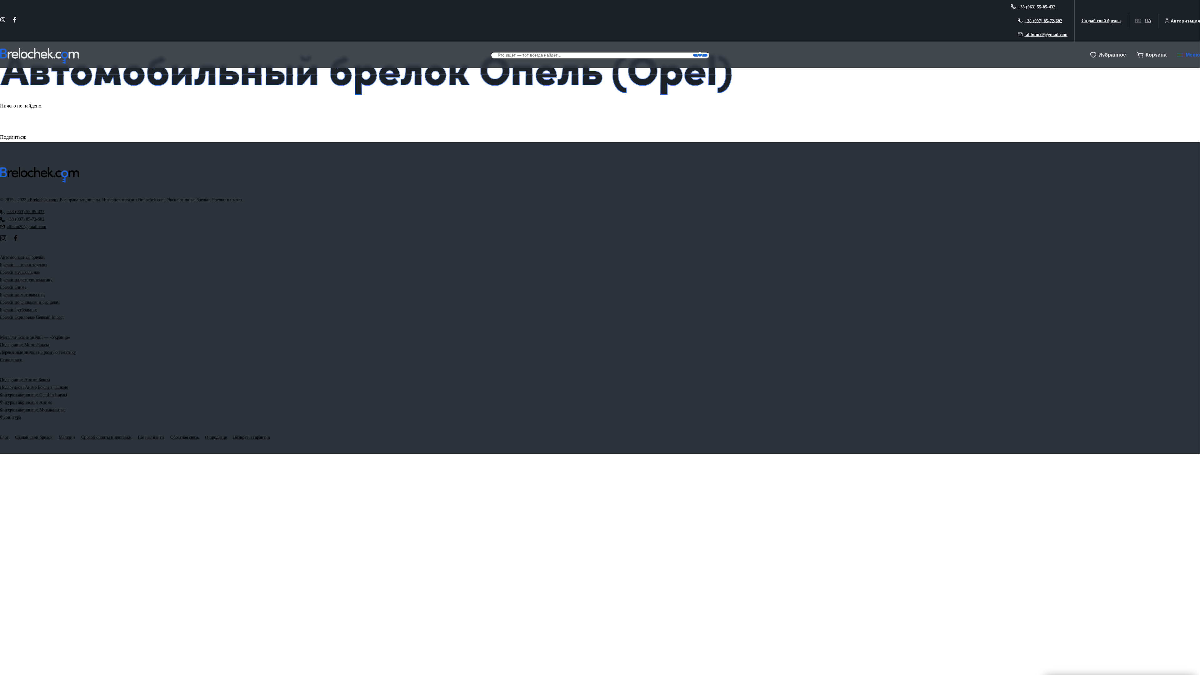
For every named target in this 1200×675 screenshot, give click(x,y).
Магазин (67, 437)
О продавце (216, 437)
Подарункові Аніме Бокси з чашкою (34, 387)
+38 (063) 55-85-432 (1036, 7)
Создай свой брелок (1101, 20)
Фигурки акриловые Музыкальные (32, 410)
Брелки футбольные (18, 310)
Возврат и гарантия (251, 437)
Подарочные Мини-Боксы (24, 344)
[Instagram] (2, 21)
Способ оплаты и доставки (106, 437)
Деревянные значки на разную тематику (38, 352)
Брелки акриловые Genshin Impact (32, 317)
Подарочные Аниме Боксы (25, 380)
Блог (4, 437)
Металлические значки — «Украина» (35, 337)
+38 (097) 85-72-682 (1043, 20)
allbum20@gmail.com (1046, 34)
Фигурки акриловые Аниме (26, 402)
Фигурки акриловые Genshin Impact (33, 394)
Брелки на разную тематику (26, 280)
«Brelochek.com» (43, 200)
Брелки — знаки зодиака (23, 264)
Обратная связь (184, 437)
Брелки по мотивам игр (22, 294)
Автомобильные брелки (22, 257)
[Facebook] (14, 21)
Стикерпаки (11, 360)
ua (1148, 20)
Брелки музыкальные (20, 272)
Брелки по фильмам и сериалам (30, 302)
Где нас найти (151, 437)
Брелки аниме (13, 287)
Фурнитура (10, 417)
